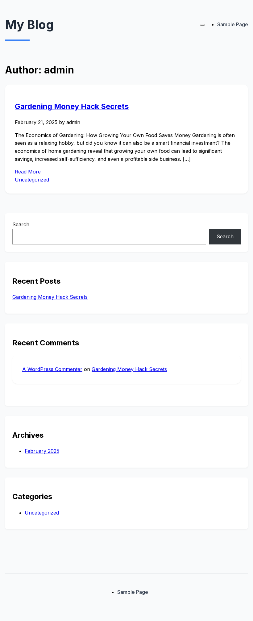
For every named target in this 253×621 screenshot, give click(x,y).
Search (20, 224)
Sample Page (232, 24)
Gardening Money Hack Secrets (72, 106)
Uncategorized (32, 180)
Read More (28, 172)
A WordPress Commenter (52, 369)
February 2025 (42, 451)
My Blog (29, 24)
